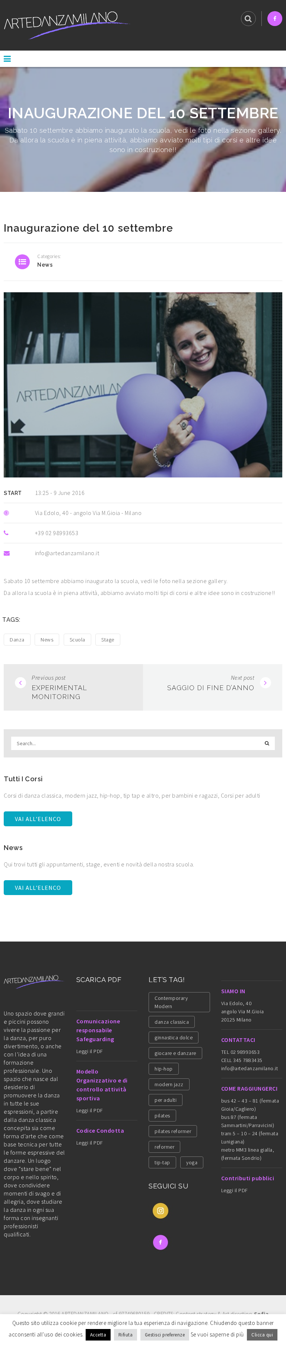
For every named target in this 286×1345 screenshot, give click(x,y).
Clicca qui (262, 1335)
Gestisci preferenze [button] (165, 1335)
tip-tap (162, 1162)
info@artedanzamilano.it (249, 1068)
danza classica (172, 1022)
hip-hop (164, 1068)
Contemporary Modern (171, 1002)
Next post (242, 677)
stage (107, 639)
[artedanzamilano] (67, 24)
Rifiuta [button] (125, 1335)
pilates (162, 1115)
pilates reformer (173, 1131)
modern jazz (169, 1084)
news (45, 265)
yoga (191, 1162)
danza (17, 639)
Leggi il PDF (89, 1051)
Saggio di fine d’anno (210, 688)
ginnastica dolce (174, 1037)
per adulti (166, 1100)
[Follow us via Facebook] (274, 18)
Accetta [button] (98, 1335)
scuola (77, 639)
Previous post (49, 677)
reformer (164, 1146)
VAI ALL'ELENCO (38, 819)
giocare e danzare (175, 1053)
